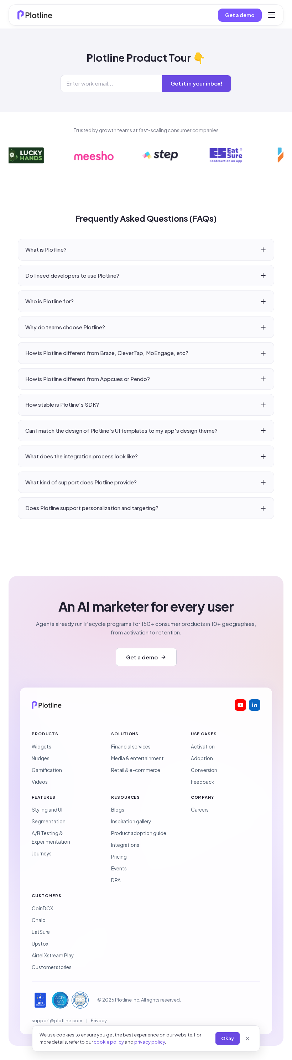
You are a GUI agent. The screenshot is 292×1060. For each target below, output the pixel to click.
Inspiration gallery (131, 821)
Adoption (202, 758)
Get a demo (240, 15)
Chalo (39, 920)
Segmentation (49, 821)
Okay (227, 1038)
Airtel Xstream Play (53, 955)
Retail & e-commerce (135, 770)
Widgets (41, 746)
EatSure (41, 932)
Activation (203, 746)
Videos (40, 782)
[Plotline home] (34, 15)
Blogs (117, 810)
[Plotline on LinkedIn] (254, 705)
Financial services (131, 746)
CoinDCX (42, 908)
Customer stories (52, 967)
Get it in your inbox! (197, 83)
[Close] (247, 1039)
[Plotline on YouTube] (240, 705)
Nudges (40, 758)
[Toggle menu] (272, 15)
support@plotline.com (57, 1020)
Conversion (204, 770)
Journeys (42, 853)
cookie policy (109, 1042)
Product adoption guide (138, 833)
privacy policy (149, 1042)
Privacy (99, 1020)
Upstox (40, 944)
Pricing (119, 857)
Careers (200, 810)
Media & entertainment (137, 758)
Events (119, 868)
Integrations (125, 845)
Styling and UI (47, 810)
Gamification (47, 770)
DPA (116, 880)
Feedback (202, 782)
